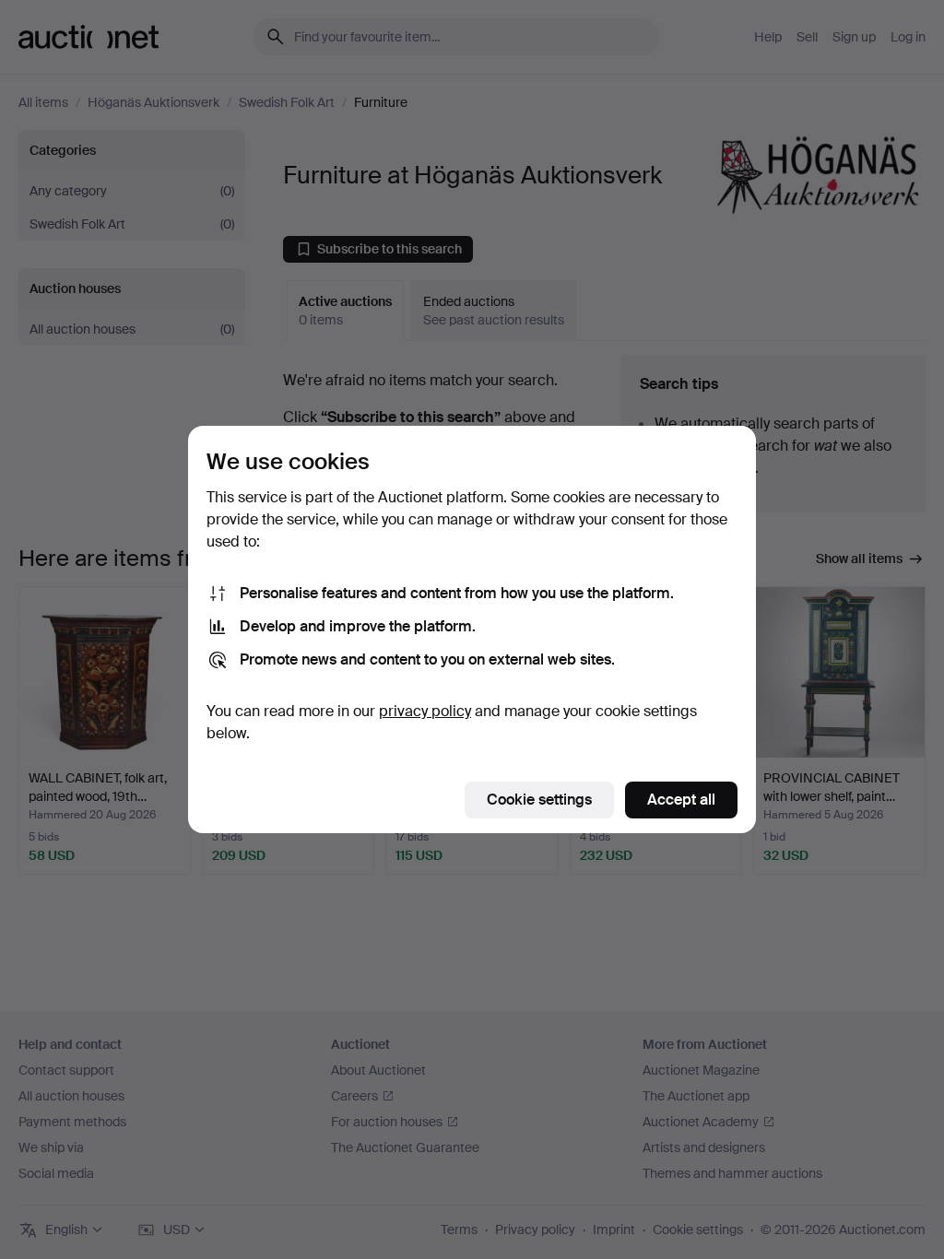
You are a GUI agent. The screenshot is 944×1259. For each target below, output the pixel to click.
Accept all (681, 799)
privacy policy (425, 711)
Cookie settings (539, 799)
